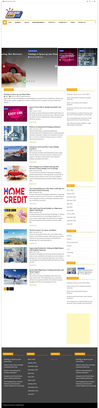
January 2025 (70, 213)
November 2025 (71, 200)
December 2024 (71, 217)
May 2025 (69, 203)
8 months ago (84, 58)
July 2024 (69, 224)
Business (17, 22)
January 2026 (70, 193)
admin (17, 57)
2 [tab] (27, 81)
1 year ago (82, 273)
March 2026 (70, 190)
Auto (10, 22)
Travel (73, 22)
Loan (5, 168)
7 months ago (65, 60)
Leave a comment (25, 96)
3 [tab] (29, 81)
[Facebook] (87, 1)
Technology (62, 22)
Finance (61, 50)
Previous (3, 66)
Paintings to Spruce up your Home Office (22, 54)
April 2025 (69, 207)
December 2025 (71, 197)
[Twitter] (90, 1)
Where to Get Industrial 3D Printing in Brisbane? (45, 127)
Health (27, 22)
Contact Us (81, 22)
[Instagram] (92, 1)
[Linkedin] (94, 1)
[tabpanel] (30, 68)
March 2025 (70, 210)
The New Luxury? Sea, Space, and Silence (42, 230)
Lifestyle (51, 22)
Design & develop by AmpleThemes (13, 405)
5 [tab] (34, 81)
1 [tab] (25, 81)
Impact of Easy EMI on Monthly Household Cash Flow (67, 55)
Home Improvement (38, 22)
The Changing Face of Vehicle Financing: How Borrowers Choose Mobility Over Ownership (14, 384)
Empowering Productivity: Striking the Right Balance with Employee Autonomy (85, 271)
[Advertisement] (49, 36)
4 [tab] (32, 81)
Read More (32, 122)
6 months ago (9, 57)
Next (55, 66)
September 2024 (71, 220)
